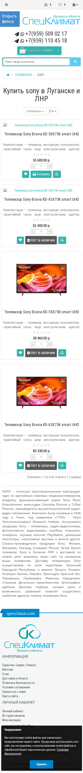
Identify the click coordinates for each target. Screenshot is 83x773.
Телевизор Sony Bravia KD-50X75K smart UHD (41, 133)
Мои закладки (11, 720)
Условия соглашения (16, 687)
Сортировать (34, 111)
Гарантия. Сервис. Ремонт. (19, 665)
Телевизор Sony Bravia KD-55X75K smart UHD (41, 311)
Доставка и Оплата (15, 678)
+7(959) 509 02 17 (46, 33)
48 (52, 111)
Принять (42, 764)
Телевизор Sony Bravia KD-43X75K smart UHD (41, 199)
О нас (5, 674)
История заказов (13, 716)
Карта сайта (10, 696)
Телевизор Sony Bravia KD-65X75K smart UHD (41, 424)
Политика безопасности (18, 683)
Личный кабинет (13, 711)
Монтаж (7, 670)
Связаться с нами (14, 692)
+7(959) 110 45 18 (46, 40)
